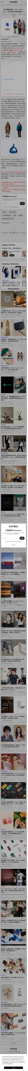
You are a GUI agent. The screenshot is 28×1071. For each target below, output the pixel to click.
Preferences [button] (10, 1063)
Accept (13, 1067)
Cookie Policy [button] (5, 1062)
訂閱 (22, 538)
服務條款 (16, 541)
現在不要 (13, 544)
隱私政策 (19, 541)
